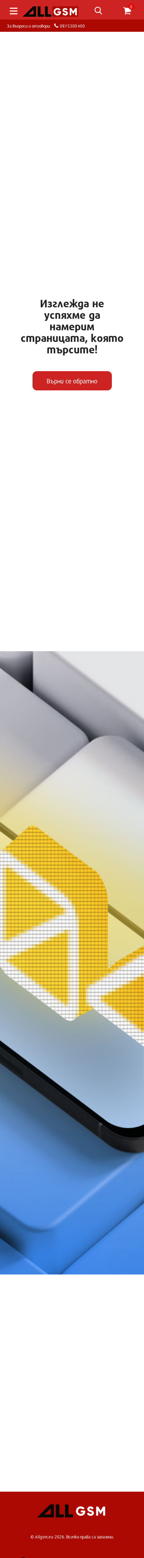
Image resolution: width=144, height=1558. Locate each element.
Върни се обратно (72, 381)
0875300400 (71, 25)
